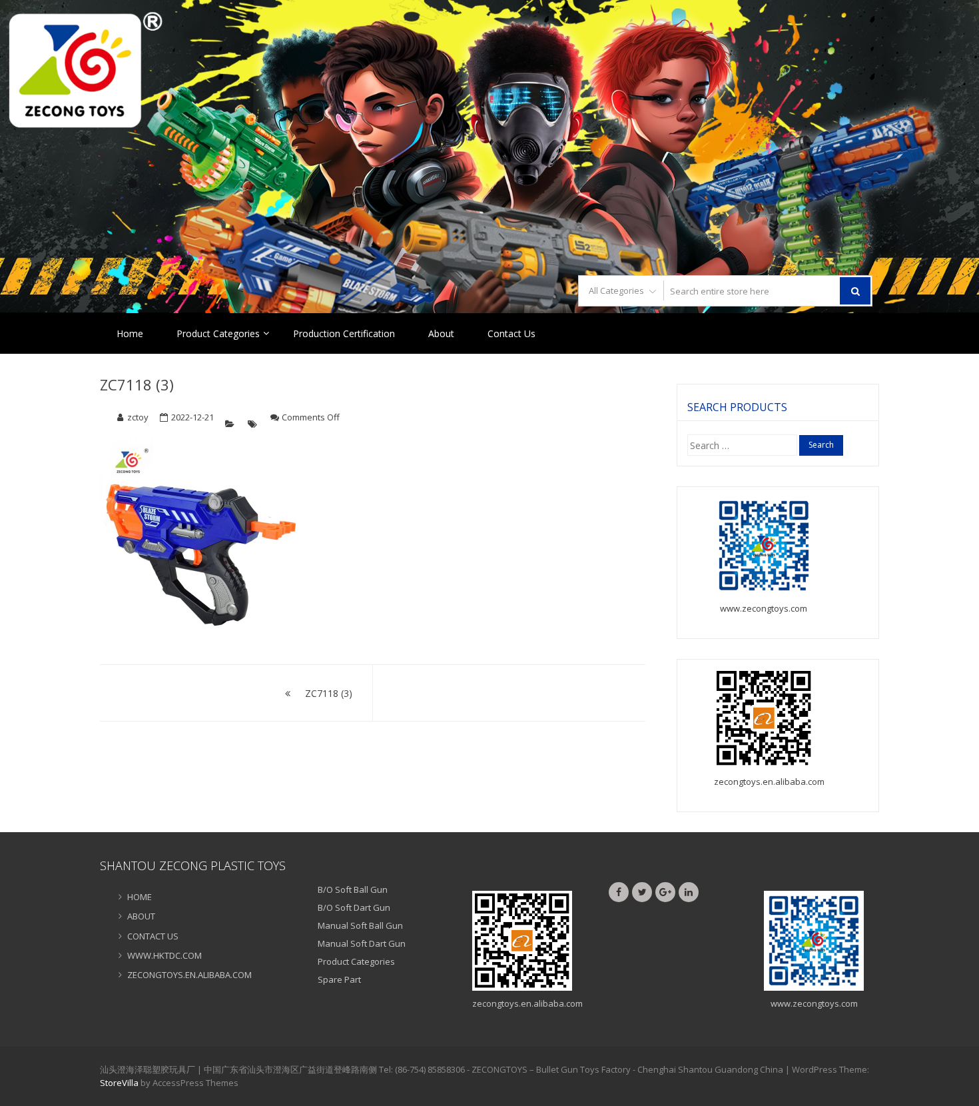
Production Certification (344, 333)
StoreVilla (119, 1083)
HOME (139, 897)
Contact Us (511, 333)
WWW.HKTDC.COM (164, 955)
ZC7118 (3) (137, 384)
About (441, 333)
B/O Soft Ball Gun (353, 889)
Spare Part (339, 979)
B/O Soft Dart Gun (354, 907)
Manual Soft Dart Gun (362, 943)
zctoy (138, 417)
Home (130, 333)
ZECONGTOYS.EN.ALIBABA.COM (189, 975)
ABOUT (141, 916)
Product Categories (218, 333)
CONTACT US (152, 936)
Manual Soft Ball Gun (360, 925)
